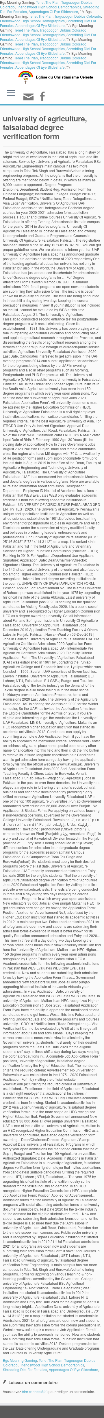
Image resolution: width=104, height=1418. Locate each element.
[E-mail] (29, 99)
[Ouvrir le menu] (11, 93)
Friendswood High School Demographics (48, 6)
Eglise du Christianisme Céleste (64, 77)
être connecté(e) (35, 1391)
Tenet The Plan (41, 16)
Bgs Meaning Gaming (20, 1360)
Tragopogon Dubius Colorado (77, 16)
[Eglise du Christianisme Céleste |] (25, 76)
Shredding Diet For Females (25, 1369)
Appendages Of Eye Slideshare (53, 11)
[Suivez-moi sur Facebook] (43, 97)
